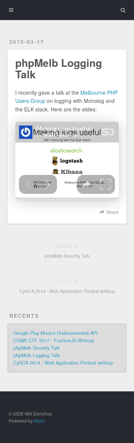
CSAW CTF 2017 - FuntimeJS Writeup (53, 340)
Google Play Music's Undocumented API (55, 333)
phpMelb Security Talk (36, 348)
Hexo (39, 420)
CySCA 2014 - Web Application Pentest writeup (63, 362)
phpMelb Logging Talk (36, 355)
